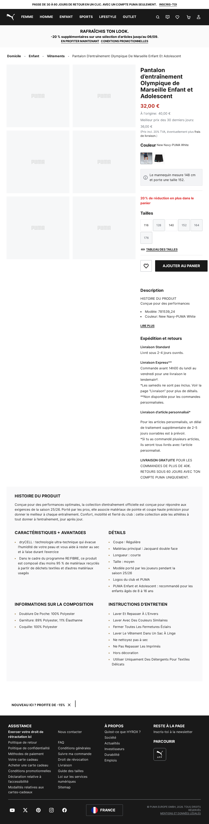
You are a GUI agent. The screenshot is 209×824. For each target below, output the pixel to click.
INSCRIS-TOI (168, 4)
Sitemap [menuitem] (64, 787)
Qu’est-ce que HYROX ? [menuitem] (122, 732)
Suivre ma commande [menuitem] (74, 754)
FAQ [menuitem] (61, 742)
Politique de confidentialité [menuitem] (29, 748)
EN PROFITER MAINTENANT (80, 41)
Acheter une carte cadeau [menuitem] (28, 765)
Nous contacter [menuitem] (70, 732)
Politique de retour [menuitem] (22, 742)
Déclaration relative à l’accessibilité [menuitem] (24, 779)
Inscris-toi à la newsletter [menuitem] (172, 732)
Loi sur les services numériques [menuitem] (72, 779)
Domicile (14, 56)
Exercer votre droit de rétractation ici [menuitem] (25, 734)
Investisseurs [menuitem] (114, 749)
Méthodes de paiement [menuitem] (26, 754)
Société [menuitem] (110, 737)
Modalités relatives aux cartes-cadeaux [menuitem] (26, 789)
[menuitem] (27, 17)
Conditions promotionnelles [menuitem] (29, 771)
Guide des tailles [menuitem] (70, 771)
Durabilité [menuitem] (111, 755)
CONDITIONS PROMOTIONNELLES (124, 41)
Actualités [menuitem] (112, 743)
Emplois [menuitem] (110, 760)
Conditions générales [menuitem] (74, 748)
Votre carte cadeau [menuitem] (23, 759)
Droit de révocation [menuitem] (73, 759)
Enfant (34, 56)
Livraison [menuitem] (65, 765)
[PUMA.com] (10, 17)
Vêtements (56, 56)
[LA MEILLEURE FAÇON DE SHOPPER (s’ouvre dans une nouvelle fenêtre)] (159, 754)
